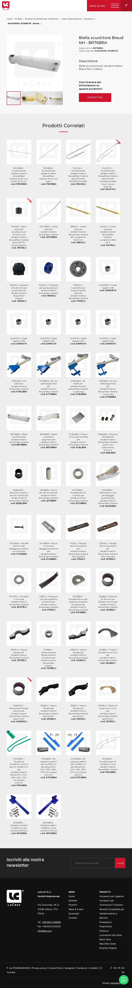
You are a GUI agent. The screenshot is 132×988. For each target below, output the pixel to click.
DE (123, 972)
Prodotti (18, 19)
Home (9, 19)
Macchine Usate (108, 943)
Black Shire (105, 939)
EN (115, 968)
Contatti (73, 918)
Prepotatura (106, 926)
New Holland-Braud (71, 19)
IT (111, 968)
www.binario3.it (117, 983)
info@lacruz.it (45, 931)
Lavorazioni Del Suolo (111, 935)
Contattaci (95, 97)
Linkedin (93, 968)
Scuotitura (89, 19)
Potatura (104, 931)
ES (123, 968)
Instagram (70, 968)
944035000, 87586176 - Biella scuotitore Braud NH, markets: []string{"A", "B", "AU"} (25, 23)
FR (119, 968)
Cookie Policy (55, 968)
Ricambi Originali (108, 948)
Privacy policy (39, 968)
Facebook (82, 968)
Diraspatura (106, 922)
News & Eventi (76, 909)
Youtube (11, 972)
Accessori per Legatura (112, 896)
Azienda (73, 900)
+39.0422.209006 (51, 922)
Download (74, 913)
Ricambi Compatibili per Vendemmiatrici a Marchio (42, 19)
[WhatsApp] (124, 980)
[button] (59, 63)
